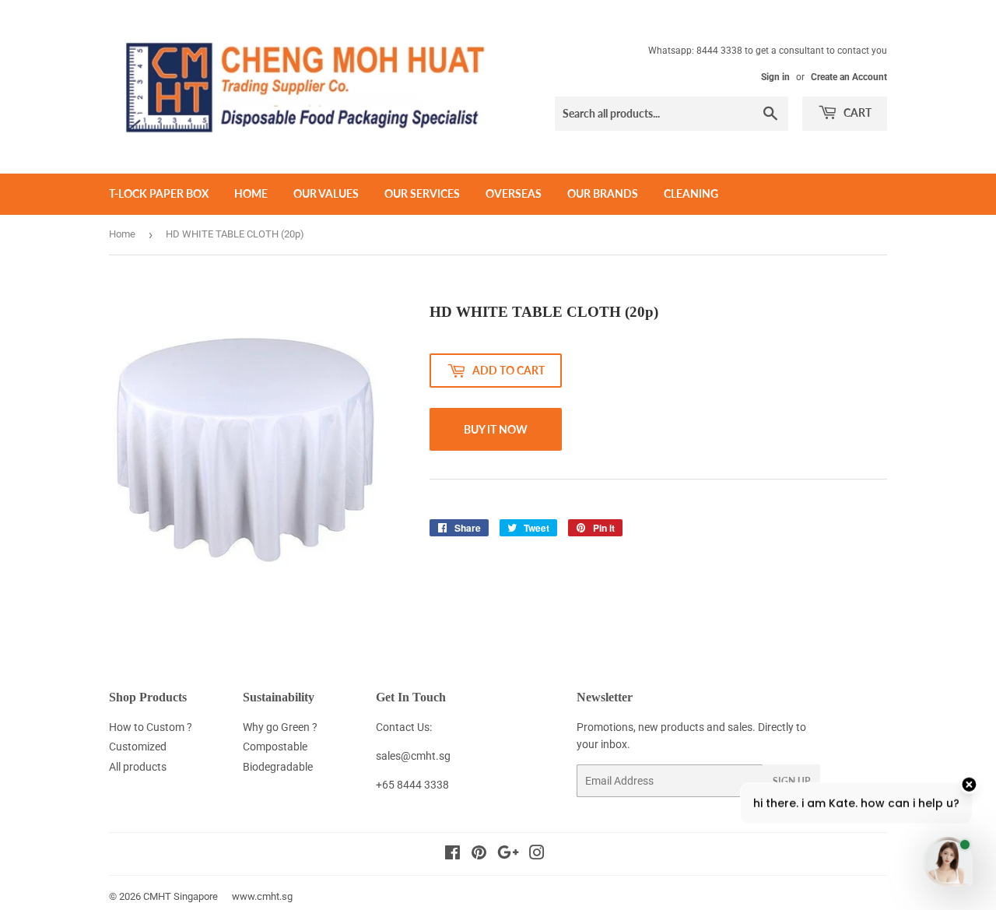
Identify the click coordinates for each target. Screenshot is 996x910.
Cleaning (691, 193)
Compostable (275, 746)
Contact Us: (404, 727)
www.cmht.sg (262, 896)
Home (251, 193)
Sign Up (791, 781)
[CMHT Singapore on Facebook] (452, 855)
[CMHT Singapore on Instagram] (537, 855)
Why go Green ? (280, 727)
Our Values (326, 193)
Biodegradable (278, 767)
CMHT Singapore (180, 896)
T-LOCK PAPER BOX (159, 193)
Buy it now (496, 429)
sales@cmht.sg (413, 756)
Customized (138, 746)
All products (138, 767)
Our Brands (602, 193)
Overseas (514, 193)
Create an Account (849, 77)
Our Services (422, 193)
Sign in (775, 77)
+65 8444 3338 (412, 784)
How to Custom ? (150, 727)
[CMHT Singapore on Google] (508, 855)
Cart (856, 112)
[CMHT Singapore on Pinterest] (479, 855)
